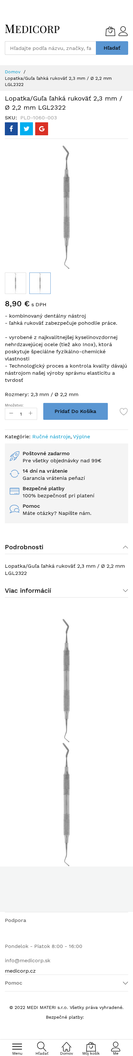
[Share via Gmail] (41, 128)
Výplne (81, 436)
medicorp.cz (20, 971)
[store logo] (32, 28)
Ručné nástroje (51, 436)
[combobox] (50, 48)
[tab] (66, 547)
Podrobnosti (24, 547)
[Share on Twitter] (26, 128)
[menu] (17, 1046)
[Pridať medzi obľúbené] (124, 411)
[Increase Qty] (30, 414)
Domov (12, 71)
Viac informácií (28, 590)
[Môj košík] (110, 31)
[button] (15, 283)
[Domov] (66, 1043)
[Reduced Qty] (11, 414)
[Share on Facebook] (11, 128)
